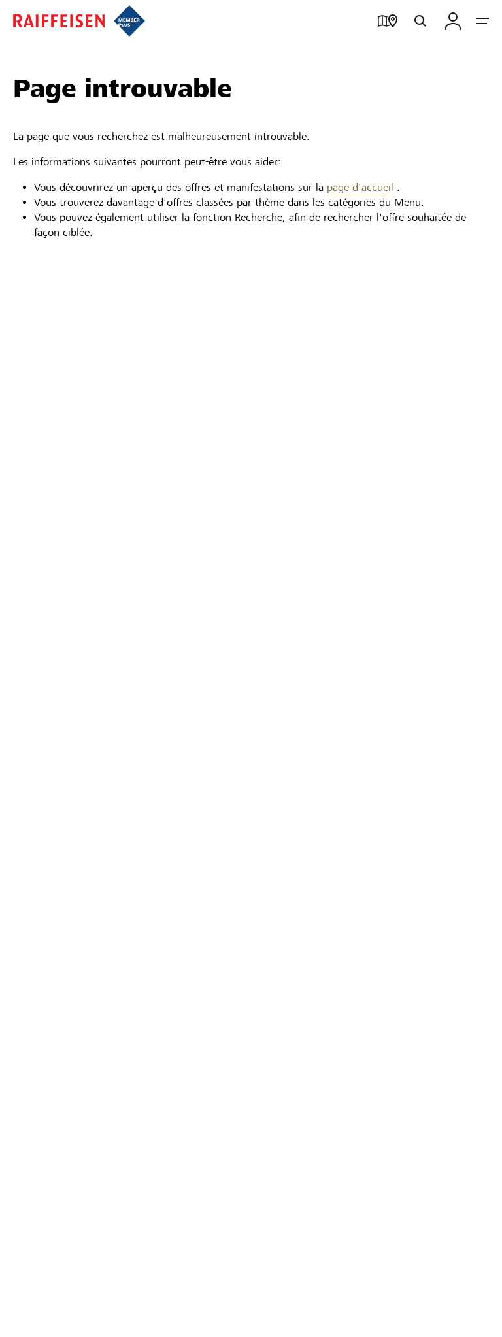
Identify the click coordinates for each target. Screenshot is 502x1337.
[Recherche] (420, 21)
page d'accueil (360, 187)
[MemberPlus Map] (387, 21)
